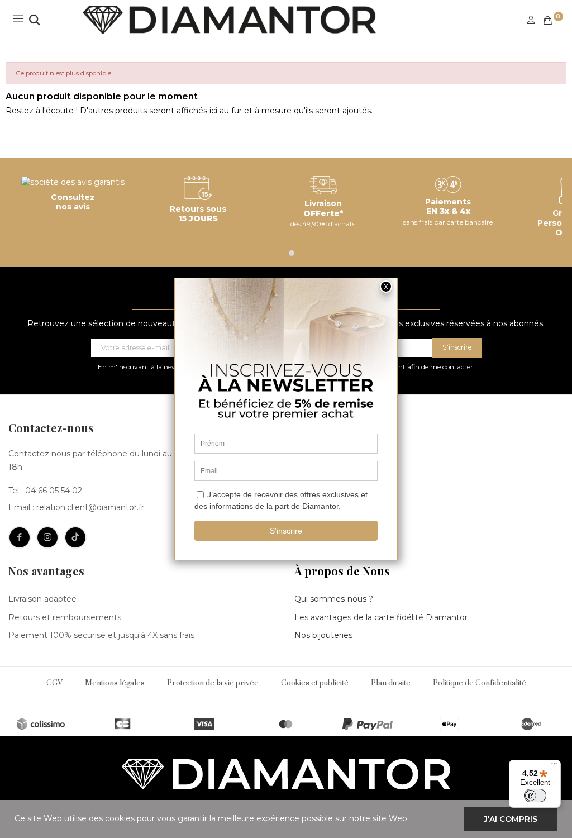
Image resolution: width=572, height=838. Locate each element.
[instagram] (47, 537)
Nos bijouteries (323, 635)
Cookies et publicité (315, 683)
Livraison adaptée (42, 599)
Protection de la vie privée (213, 683)
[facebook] (19, 537)
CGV (54, 683)
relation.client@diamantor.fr (90, 507)
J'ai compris (510, 819)
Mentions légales (115, 683)
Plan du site (391, 683)
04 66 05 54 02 (53, 490)
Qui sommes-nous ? (333, 599)
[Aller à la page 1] (280, 253)
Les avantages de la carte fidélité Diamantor (381, 617)
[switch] (535, 795)
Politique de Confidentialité (479, 683)
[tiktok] (75, 537)
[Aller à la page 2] (291, 253)
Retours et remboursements (64, 617)
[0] (547, 20)
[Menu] (554, 766)
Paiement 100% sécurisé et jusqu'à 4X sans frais (101, 635)
